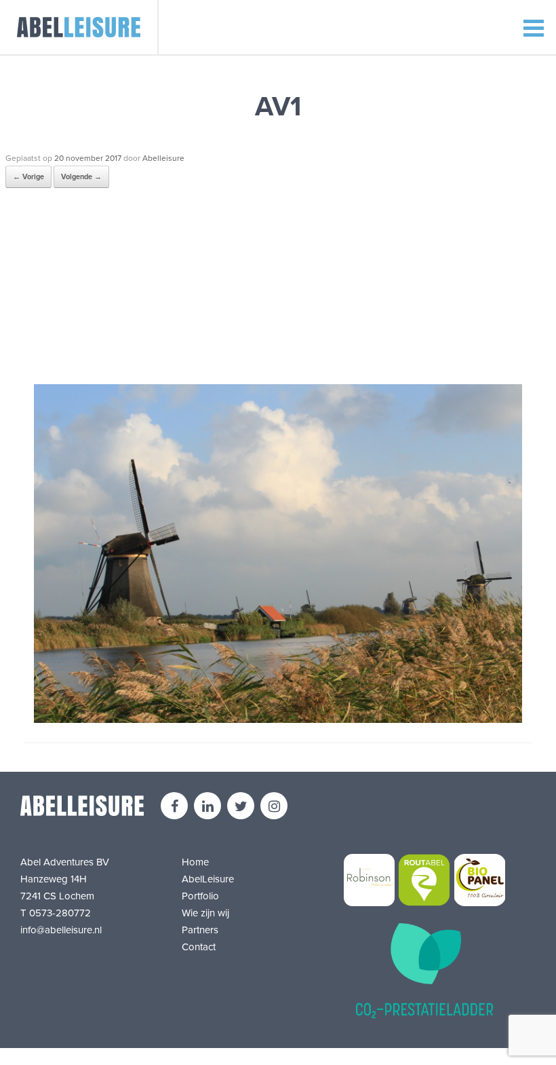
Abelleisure (163, 158)
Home (195, 862)
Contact (199, 947)
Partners (200, 930)
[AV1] (278, 719)
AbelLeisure (208, 879)
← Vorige (28, 176)
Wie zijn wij (205, 913)
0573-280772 (60, 913)
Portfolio (200, 896)
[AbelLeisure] (79, 27)
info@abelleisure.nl (61, 930)
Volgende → (81, 176)
